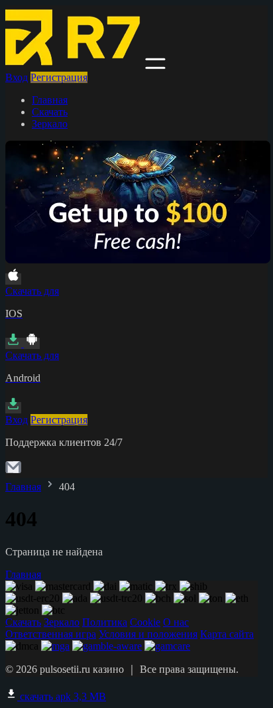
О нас (176, 622)
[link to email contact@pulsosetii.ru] (13, 471)
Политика (104, 622)
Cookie (145, 622)
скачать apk (61, 696)
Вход (16, 77)
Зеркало (50, 123)
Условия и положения (148, 634)
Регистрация (58, 77)
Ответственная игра (50, 634)
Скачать (50, 111)
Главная (50, 100)
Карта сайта (227, 634)
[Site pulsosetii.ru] (73, 65)
